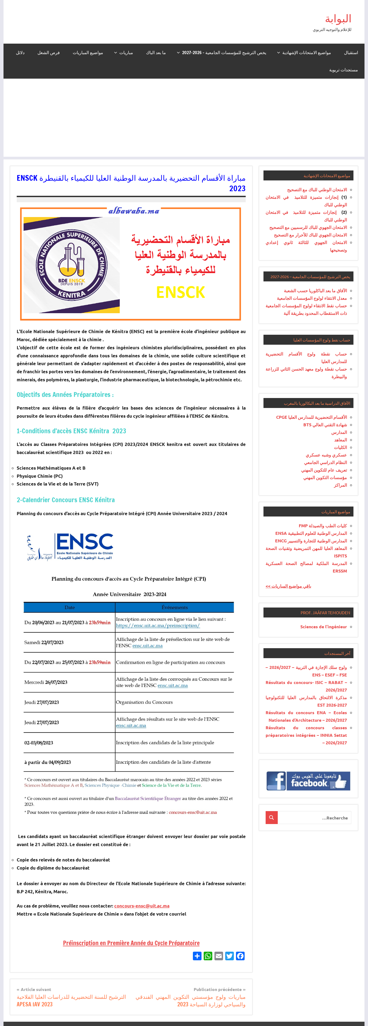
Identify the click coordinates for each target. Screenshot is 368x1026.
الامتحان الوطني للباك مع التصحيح (317, 189)
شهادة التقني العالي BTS (325, 424)
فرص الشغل (48, 52)
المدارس (339, 432)
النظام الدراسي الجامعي (325, 462)
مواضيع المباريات (88, 52)
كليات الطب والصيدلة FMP (323, 525)
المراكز (340, 485)
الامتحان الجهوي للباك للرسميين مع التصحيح (308, 227)
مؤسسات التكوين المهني (325, 477)
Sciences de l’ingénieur (323, 626)
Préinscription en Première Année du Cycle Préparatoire (131, 943)
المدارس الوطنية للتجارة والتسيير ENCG (311, 540)
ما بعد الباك (156, 52)
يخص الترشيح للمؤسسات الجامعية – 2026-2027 (224, 52)
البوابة (338, 18)
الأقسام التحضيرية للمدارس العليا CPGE (311, 417)
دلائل (20, 52)
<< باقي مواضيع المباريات (288, 586)
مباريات (126, 52)
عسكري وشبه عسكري (326, 455)
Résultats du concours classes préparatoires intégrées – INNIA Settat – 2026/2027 (306, 735)
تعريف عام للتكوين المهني (324, 470)
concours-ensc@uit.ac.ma (141, 906)
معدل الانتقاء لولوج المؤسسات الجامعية (312, 298)
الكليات (340, 447)
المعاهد (340, 439)
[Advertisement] (184, 119)
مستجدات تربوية (343, 70)
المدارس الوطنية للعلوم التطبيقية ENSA (311, 533)
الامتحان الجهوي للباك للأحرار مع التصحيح (310, 235)
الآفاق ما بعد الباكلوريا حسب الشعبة (315, 290)
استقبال (351, 52)
